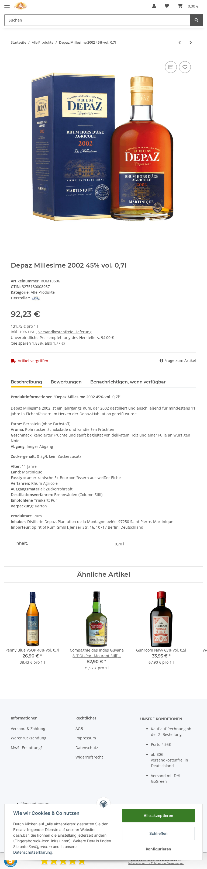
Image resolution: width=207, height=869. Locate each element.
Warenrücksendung (28, 737)
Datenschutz (86, 747)
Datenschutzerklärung (32, 852)
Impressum (85, 737)
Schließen (158, 833)
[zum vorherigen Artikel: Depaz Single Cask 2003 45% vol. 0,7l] (179, 42)
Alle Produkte (43, 292)
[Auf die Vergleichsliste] (171, 67)
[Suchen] (196, 20)
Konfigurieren (158, 849)
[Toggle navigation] (7, 3)
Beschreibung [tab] (26, 382)
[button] (154, 6)
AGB (79, 728)
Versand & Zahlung (28, 728)
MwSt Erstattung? (26, 747)
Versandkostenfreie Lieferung (65, 331)
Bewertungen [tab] (66, 382)
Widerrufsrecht (89, 757)
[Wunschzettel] (166, 6)
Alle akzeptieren (158, 815)
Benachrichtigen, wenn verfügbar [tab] (128, 382)
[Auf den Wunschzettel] (185, 67)
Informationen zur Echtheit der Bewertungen (156, 863)
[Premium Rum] (20, 6)
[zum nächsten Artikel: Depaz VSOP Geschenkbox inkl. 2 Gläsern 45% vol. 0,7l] (190, 42)
